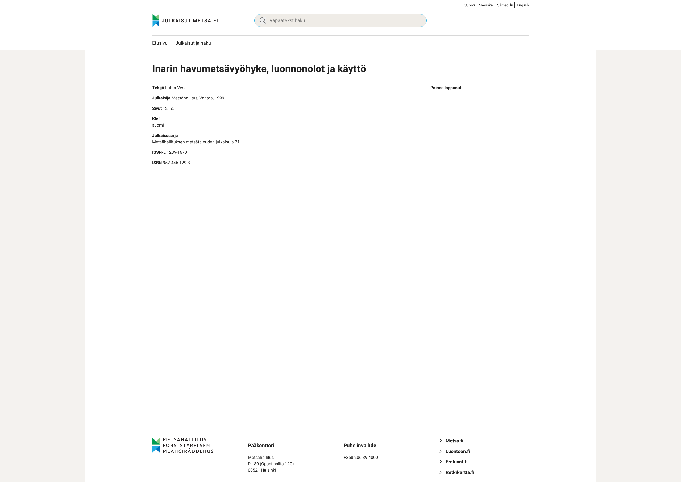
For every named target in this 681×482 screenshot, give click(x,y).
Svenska (486, 5)
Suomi (469, 5)
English (523, 5)
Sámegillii (505, 5)
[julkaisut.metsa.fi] (182, 445)
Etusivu (160, 43)
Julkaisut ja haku (193, 43)
